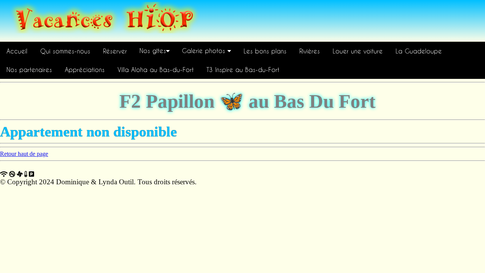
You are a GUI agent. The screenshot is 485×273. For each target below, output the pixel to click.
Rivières (309, 51)
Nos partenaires (29, 69)
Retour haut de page (24, 154)
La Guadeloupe (419, 51)
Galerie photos (204, 50)
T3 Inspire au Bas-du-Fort (243, 69)
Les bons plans (265, 51)
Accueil (16, 51)
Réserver (115, 51)
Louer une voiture (358, 51)
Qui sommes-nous (65, 51)
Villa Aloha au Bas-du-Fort (155, 69)
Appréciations (85, 69)
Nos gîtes (152, 50)
